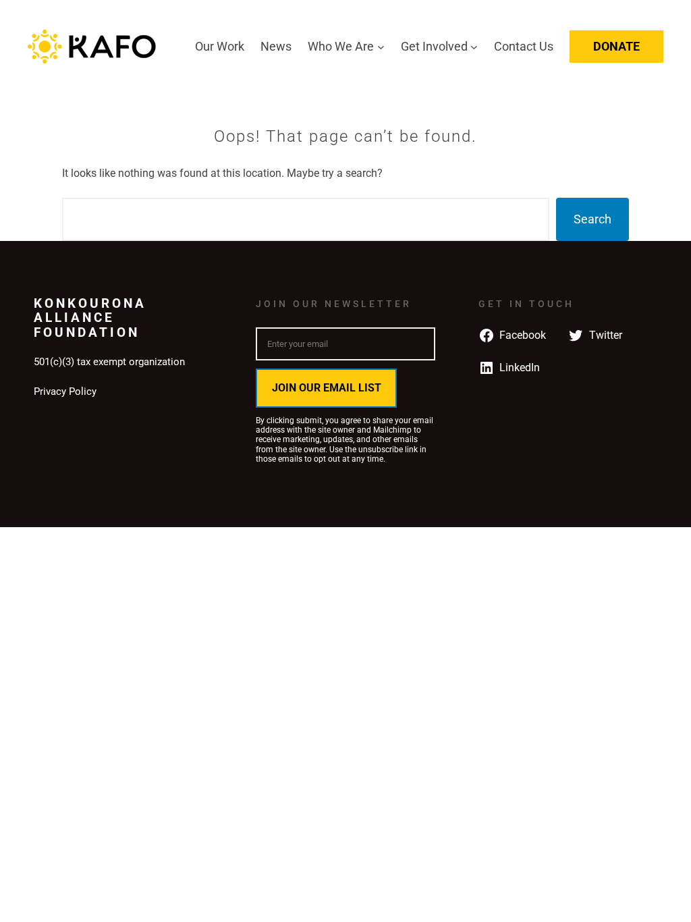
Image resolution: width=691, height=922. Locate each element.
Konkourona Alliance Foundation (90, 318)
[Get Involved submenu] (474, 47)
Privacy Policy (65, 391)
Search (592, 219)
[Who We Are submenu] (381, 47)
